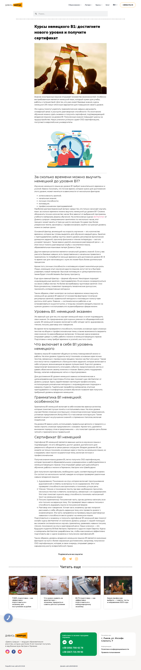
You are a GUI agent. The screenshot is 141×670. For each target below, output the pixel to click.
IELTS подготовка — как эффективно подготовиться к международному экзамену (85, 602)
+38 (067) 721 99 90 (72, 652)
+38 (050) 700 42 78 (72, 647)
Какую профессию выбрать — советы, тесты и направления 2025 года (118, 600)
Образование (74, 5)
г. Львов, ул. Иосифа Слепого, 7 (112, 639)
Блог (107, 5)
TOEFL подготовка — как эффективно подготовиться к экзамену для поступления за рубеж (22, 602)
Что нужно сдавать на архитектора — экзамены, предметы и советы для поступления (54, 601)
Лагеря (88, 5)
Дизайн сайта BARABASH (69, 666)
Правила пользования (110, 652)
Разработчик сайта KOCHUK (15, 666)
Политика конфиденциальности (115, 649)
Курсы (98, 5)
